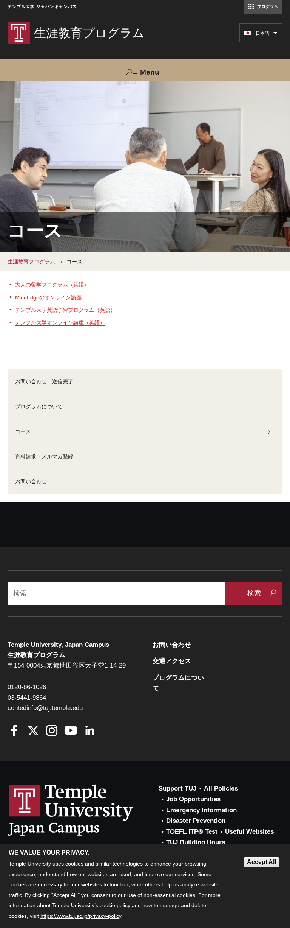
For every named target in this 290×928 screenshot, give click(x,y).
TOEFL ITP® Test (192, 831)
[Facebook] (14, 731)
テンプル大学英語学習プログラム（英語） (65, 310)
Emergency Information (201, 810)
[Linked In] (89, 731)
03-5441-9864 (27, 697)
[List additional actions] (275, 34)
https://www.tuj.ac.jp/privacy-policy (80, 916)
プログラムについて (39, 406)
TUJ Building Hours (195, 842)
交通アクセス (172, 661)
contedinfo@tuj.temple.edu (45, 708)
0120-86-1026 (27, 687)
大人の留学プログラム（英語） (52, 285)
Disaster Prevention (195, 820)
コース (23, 431)
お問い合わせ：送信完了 (44, 381)
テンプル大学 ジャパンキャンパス (42, 6)
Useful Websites (249, 831)
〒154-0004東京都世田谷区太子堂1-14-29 (67, 665)
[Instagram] (52, 731)
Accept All (261, 862)
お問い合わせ (31, 481)
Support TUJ (177, 788)
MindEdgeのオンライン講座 (48, 297)
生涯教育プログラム (31, 261)
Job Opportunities (193, 799)
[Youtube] (70, 731)
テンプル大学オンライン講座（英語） (60, 322)
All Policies (221, 788)
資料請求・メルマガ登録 (44, 456)
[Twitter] (33, 731)
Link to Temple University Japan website (83, 809)
